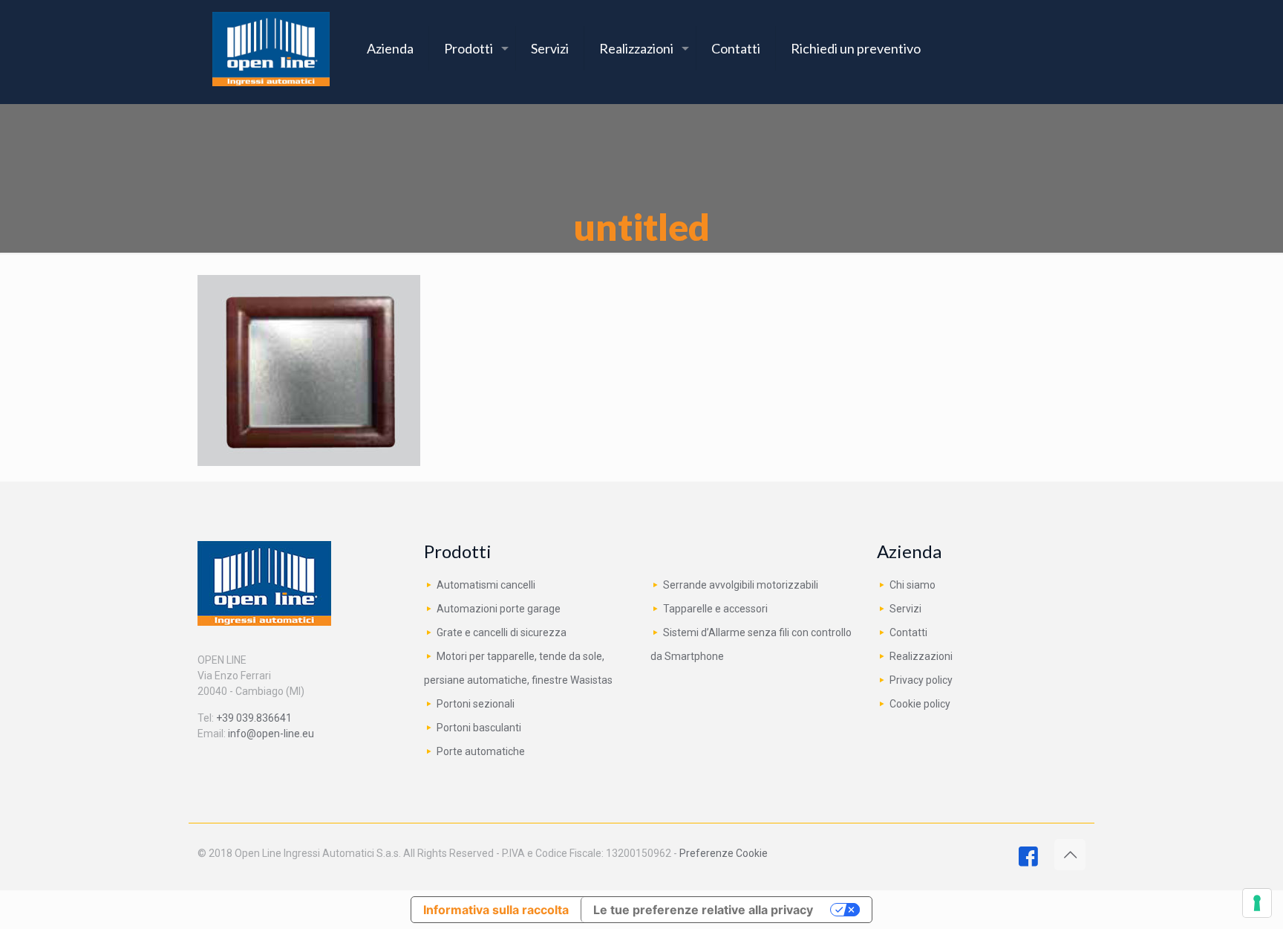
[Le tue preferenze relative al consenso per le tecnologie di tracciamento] (1257, 903)
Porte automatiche (481, 751)
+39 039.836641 (254, 718)
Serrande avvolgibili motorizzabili (740, 585)
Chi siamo (912, 585)
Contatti (908, 632)
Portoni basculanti (479, 728)
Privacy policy (921, 680)
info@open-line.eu (271, 733)
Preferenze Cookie (723, 853)
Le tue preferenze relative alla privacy (703, 909)
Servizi (905, 609)
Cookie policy (919, 704)
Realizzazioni (921, 656)
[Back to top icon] (1070, 854)
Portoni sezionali (476, 704)
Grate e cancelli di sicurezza (502, 632)
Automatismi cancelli (486, 585)
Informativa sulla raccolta (496, 909)
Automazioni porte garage (499, 609)
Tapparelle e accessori (715, 609)
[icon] (1028, 860)
